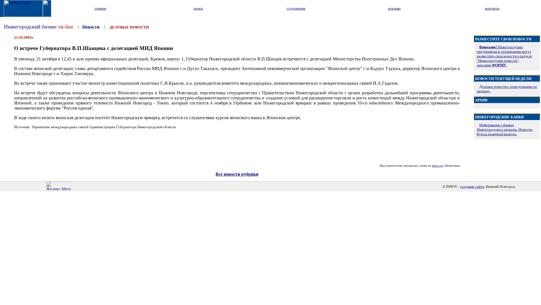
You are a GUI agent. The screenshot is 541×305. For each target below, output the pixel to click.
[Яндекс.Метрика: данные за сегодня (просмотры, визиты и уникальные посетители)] (58, 186)
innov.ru (437, 165)
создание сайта (472, 186)
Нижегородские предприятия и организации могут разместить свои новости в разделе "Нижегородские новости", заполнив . (504, 56)
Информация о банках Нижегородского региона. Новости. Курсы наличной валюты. (505, 129)
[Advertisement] (237, 146)
